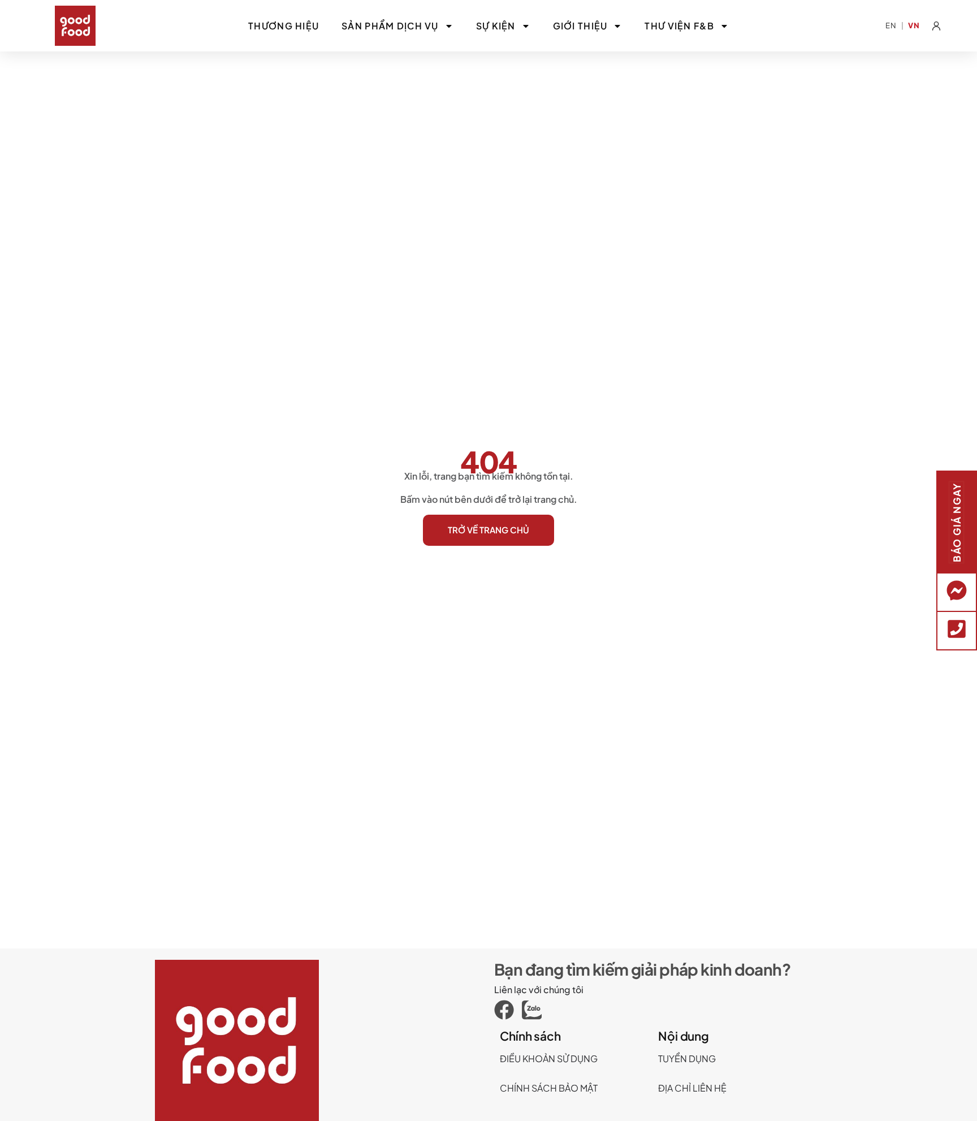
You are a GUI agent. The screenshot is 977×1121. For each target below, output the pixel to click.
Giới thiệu (580, 26)
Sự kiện (496, 26)
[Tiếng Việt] (914, 26)
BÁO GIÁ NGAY (956, 522)
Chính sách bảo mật (549, 1088)
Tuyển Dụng (687, 1058)
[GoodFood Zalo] (536, 1010)
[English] (891, 26)
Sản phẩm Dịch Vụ (389, 26)
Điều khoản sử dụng (549, 1058)
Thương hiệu (283, 26)
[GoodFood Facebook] (508, 1010)
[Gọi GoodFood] (956, 629)
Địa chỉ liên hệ (692, 1088)
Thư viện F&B (679, 26)
